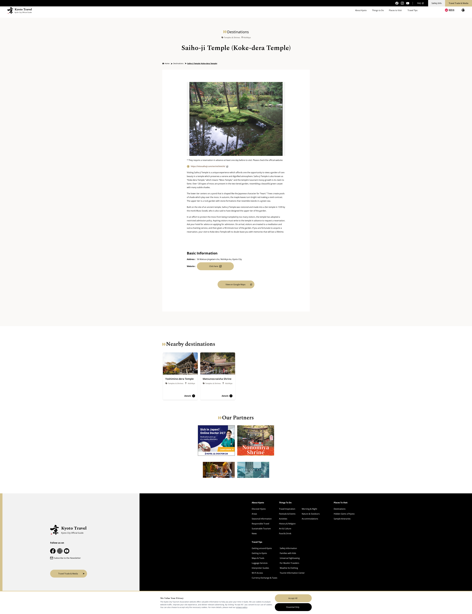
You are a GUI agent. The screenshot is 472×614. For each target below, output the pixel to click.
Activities (283, 518)
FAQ (419, 3)
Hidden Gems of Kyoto (344, 513)
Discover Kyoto (259, 509)
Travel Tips (413, 10)
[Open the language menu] (463, 10)
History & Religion (287, 523)
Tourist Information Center (292, 573)
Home (167, 63)
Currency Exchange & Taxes (264, 577)
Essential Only (292, 607)
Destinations (178, 63)
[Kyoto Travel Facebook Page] (396, 3)
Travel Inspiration (287, 509)
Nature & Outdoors (311, 513)
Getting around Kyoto (262, 548)
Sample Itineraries (342, 518)
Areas (254, 513)
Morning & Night (309, 509)
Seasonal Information (262, 518)
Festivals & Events (287, 513)
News (254, 533)
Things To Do (285, 502)
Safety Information (288, 548)
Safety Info (437, 3)
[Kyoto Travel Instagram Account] (402, 3)
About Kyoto (361, 10)
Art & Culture (285, 528)
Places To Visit (340, 502)
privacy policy (241, 607)
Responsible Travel (260, 523)
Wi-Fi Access (257, 573)
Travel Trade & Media (458, 3)
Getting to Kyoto (259, 553)
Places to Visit (395, 10)
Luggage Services (260, 563)
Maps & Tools (258, 558)
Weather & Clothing (289, 568)
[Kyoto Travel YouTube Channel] (407, 3)
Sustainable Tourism (261, 528)
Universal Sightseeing (290, 558)
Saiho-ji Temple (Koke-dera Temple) (202, 63)
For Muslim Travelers (289, 563)
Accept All (292, 598)
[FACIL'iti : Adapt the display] (449, 10)
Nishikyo (247, 37)
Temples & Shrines (232, 37)
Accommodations (310, 518)
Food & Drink (285, 533)
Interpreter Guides (260, 568)
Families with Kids (288, 553)
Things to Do (378, 10)
